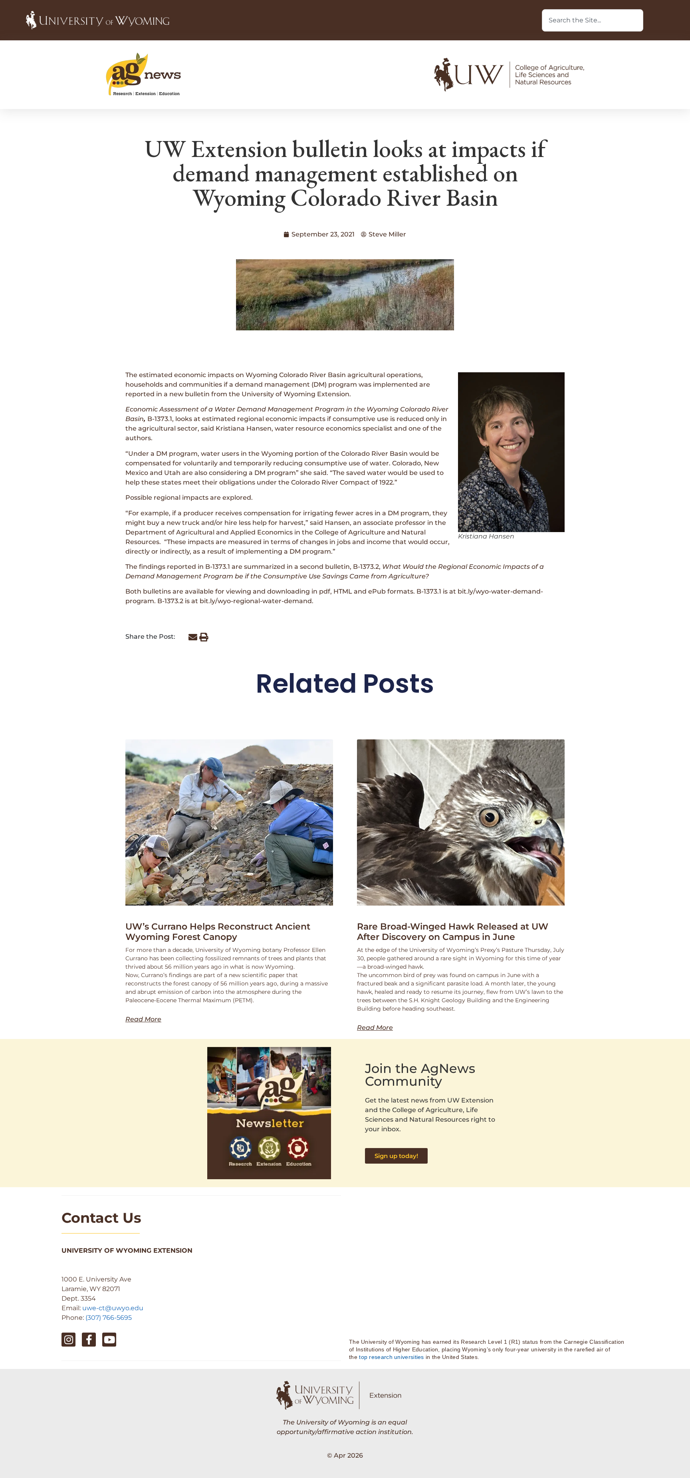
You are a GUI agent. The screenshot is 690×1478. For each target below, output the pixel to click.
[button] (192, 637)
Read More (143, 1019)
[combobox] (592, 20)
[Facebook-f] (89, 1340)
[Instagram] (68, 1340)
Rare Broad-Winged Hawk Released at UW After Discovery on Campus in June (452, 931)
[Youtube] (109, 1340)
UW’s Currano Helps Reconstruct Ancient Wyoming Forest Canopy (217, 931)
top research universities (391, 1357)
